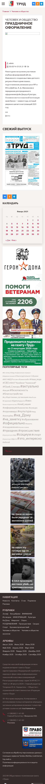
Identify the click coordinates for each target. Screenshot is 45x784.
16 (33, 227)
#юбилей (6, 442)
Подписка (32, 601)
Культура (32, 617)
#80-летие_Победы (9, 373)
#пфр (14, 435)
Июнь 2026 (29, 644)
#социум (23, 434)
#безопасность (19, 390)
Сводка (36, 624)
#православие (23, 427)
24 (38, 231)
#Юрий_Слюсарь (11, 386)
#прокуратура (7, 435)
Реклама (6, 604)
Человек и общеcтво (11, 630)
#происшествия (29, 430)
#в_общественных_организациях (16, 397)
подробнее (16, 769)
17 (38, 227)
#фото (14, 439)
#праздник (10, 430)
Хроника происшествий (19, 627)
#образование (30, 419)
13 (17, 227)
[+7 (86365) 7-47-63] (5, 721)
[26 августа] (22, 161)
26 (12, 234)
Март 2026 (29, 648)
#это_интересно (29, 438)
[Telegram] (41, 4)
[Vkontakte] (34, 4)
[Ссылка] (11, 4)
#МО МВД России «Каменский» (16, 379)
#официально (14, 423)
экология (6, 634)
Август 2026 (8, 644)
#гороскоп (7, 401)
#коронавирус (10, 411)
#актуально (29, 386)
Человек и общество (20, 11)
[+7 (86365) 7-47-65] (5, 714)
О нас (23, 601)
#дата (15, 400)
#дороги (21, 401)
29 (27, 234)
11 (7, 227)
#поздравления (10, 427)
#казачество (22, 408)
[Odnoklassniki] (37, 4)
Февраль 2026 (8, 651)
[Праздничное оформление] (22, 34)
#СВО (6, 382)
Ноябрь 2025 (8, 654)
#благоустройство (13, 393)
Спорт (5, 627)
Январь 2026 (21, 651)
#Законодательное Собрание (26, 376)
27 (17, 234)
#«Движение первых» (22, 373)
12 (12, 227)
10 (38, 224)
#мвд (34, 412)
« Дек (8, 240)
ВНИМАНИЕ (27, 614)
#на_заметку (12, 419)
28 (22, 234)
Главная (6, 11)
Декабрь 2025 (34, 651)
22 (27, 231)
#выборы (32, 397)
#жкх (28, 400)
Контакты (16, 601)
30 (33, 234)
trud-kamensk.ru (28, 708)
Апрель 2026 (17, 648)
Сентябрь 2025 (34, 654)
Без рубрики (15, 614)
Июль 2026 (19, 644)
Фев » (14, 240)
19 (12, 231)
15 (27, 227)
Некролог (15, 620)
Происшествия (25, 624)
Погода (8, 451)
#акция (6, 390)
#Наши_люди (35, 379)
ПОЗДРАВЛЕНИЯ (10, 624)
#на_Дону (22, 415)
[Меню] (3, 4)
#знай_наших (24, 404)
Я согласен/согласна (23, 780)
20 (17, 231)
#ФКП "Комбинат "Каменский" (22, 383)
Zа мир (5, 614)
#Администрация (9, 376)
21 (22, 231)
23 (33, 231)
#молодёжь (8, 416)
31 (38, 234)
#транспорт (7, 439)
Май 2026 (7, 648)
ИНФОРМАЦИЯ (19, 617)
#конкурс (33, 407)
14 (22, 227)
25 (7, 234)
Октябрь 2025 (21, 654)
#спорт (36, 434)
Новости (6, 601)
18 (7, 231)
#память (28, 424)
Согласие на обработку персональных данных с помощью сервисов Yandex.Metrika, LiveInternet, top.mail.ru (22, 756)
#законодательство (10, 404)
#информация (10, 407)
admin (11, 63)
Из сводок (7, 617)
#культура (24, 411)
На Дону (6, 620)
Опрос (24, 620)
